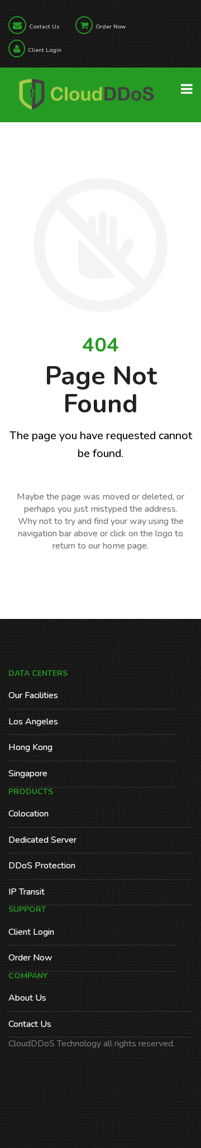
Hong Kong (30, 747)
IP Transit (26, 892)
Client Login (44, 50)
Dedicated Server (42, 840)
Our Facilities (33, 695)
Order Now (110, 27)
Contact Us (44, 27)
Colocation (28, 814)
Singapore (27, 773)
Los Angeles (33, 721)
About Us (27, 998)
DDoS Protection (41, 865)
